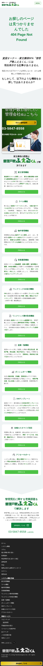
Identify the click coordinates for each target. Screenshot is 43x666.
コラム (3, 549)
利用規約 (4, 555)
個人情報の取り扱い (7, 552)
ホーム (3, 543)
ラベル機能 (4, 584)
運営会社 (4, 574)
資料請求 (4, 562)
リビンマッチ (5, 619)
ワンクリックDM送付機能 (9, 597)
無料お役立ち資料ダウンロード (11, 568)
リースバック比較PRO (8, 628)
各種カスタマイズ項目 (8, 609)
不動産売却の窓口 (7, 625)
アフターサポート (7, 612)
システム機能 (5, 546)
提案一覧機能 (5, 600)
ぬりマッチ (4, 632)
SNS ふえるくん (7, 643)
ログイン (4, 571)
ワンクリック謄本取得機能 (9, 594)
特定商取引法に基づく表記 (9, 559)
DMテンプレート (6, 606)
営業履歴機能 (5, 590)
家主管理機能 (5, 581)
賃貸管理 (5, 622)
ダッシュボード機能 (7, 603)
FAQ (2, 565)
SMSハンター (5, 638)
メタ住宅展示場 (6, 635)
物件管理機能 (5, 587)
